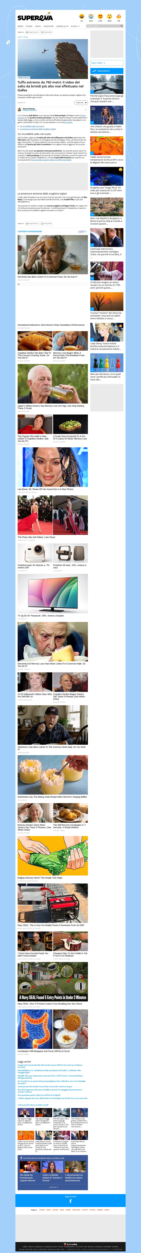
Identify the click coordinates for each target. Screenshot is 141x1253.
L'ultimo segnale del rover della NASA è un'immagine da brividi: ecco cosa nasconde (52, 1098)
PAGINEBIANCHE (69, 1246)
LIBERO (25, 1246)
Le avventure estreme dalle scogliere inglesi (38, 129)
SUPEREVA (115, 1246)
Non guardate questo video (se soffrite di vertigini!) (39, 1095)
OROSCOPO (76, 1210)
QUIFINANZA (98, 1246)
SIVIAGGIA (91, 1246)
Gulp (91, 21)
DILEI (85, 1246)
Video (38, 26)
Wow (109, 21)
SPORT (48, 1210)
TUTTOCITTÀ (79, 1246)
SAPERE (68, 1210)
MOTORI (55, 1210)
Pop (118, 21)
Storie (29, 26)
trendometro (103, 71)
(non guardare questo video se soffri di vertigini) (51, 160)
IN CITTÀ (85, 1210)
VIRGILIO (31, 1246)
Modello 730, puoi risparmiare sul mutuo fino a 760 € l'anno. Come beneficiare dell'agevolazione (50, 1077)
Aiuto (62, 1249)
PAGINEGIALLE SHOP (50, 1246)
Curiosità (48, 26)
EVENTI (107, 1210)
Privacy (35, 1249)
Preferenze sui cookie (54, 1249)
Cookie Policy (43, 1249)
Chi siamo (22, 1249)
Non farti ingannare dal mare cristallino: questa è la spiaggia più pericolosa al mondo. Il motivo (50, 1091)
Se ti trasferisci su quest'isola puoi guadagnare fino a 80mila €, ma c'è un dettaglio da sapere (52, 1082)
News (20, 26)
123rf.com (26, 78)
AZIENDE (100, 1210)
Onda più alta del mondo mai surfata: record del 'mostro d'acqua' (45, 1086)
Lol (81, 21)
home (20, 37)
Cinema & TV (62, 26)
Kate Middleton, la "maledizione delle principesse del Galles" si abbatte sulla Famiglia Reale (49, 1071)
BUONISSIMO (107, 1246)
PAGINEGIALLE (39, 1246)
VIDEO (62, 1210)
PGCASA (60, 1246)
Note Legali (29, 1249)
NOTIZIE (42, 1210)
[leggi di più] (86, 110)
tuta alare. (68, 122)
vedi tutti (52, 1187)
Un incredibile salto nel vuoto (32, 126)
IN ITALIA (92, 1210)
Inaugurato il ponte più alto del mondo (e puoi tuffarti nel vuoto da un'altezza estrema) (50, 1066)
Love (100, 21)
